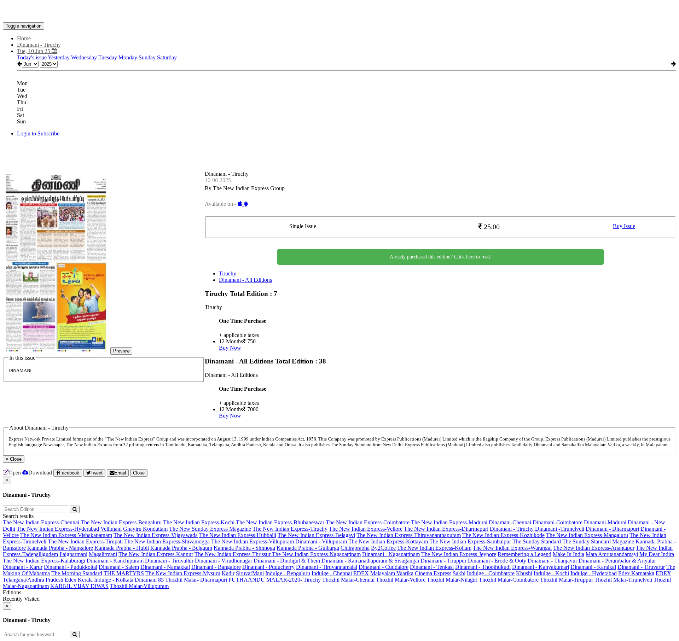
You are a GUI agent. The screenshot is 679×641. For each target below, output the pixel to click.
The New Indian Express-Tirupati (85, 541)
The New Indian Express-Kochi (198, 522)
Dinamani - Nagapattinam (391, 554)
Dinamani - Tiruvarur (641, 567)
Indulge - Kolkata (113, 580)
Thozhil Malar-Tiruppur (566, 580)
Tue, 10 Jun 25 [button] (34, 51)
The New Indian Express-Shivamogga (167, 541)
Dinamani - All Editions (245, 280)
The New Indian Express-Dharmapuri (446, 529)
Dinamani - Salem (119, 567)
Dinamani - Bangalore (216, 567)
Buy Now (230, 348)
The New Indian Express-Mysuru (182, 573)
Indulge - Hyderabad (593, 573)
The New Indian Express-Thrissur (233, 554)
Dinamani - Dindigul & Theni (287, 561)
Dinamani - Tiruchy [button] (39, 45)
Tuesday (107, 57)
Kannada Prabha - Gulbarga (308, 548)
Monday (127, 57)
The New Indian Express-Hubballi (237, 535)
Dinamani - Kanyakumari (540, 567)
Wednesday (84, 57)
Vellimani (111, 529)
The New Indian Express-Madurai (449, 522)
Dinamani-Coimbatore (557, 522)
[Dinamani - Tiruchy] (339, 12)
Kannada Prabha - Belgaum (181, 548)
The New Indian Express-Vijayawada (156, 535)
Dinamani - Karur (22, 567)
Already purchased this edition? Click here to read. (440, 257)
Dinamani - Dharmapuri (612, 529)
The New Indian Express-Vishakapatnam (66, 535)
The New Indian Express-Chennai (41, 522)
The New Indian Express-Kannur (155, 554)
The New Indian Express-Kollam (434, 548)
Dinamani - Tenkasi (432, 567)
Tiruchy (227, 273)
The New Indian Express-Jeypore (458, 554)
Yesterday (59, 57)
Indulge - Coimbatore (491, 573)
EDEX (361, 573)
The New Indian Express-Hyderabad (58, 529)
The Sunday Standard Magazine (598, 541)
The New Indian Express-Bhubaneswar (280, 522)
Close (139, 473)
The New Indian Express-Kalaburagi (44, 561)
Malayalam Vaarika (391, 573)
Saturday (167, 57)
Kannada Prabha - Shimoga (244, 548)
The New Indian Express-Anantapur (593, 548)
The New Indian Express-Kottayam (388, 541)
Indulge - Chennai (332, 573)
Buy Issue (624, 226)
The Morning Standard (76, 573)
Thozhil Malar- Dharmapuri (196, 580)
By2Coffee (383, 548)
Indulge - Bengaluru (287, 573)
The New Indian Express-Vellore (365, 529)
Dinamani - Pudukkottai (70, 567)
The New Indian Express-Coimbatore (368, 522)
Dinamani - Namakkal (165, 567)
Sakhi (459, 573)
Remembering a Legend (524, 554)
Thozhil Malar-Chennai (349, 580)
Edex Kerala (79, 580)
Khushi (524, 573)
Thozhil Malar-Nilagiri (452, 580)
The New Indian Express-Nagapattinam (316, 554)
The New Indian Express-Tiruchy (290, 529)
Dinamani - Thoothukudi (483, 567)
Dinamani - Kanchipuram (115, 561)
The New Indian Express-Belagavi (316, 535)
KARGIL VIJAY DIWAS (79, 586)
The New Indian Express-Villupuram (252, 541)
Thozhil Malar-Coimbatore (509, 580)
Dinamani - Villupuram (321, 541)
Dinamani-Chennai (510, 522)
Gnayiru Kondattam (145, 529)
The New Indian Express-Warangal (512, 548)
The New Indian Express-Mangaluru (587, 535)
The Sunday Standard (536, 541)
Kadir (228, 573)
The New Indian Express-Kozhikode (503, 535)
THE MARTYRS (124, 573)
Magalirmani (103, 554)
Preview (121, 351)
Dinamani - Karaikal (593, 567)
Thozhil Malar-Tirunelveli (624, 580)
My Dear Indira (656, 554)
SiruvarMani (250, 573)
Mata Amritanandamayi (612, 554)
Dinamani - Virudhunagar (223, 561)
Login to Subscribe (38, 133)
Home (24, 38)
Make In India (568, 554)
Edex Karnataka (636, 573)
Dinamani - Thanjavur (552, 561)
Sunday (147, 57)
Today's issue (32, 57)
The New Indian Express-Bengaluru (121, 522)
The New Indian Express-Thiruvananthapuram (408, 535)
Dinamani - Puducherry (268, 567)
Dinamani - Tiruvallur (169, 561)
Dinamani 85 (149, 580)
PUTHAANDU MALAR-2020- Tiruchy (274, 580)
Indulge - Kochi (551, 573)
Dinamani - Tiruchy (512, 529)
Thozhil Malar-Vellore (401, 580)
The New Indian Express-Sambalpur (470, 541)
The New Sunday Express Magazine (210, 529)
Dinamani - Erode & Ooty (497, 561)
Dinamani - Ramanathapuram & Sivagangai (370, 561)
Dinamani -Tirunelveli (559, 529)
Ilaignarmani (73, 554)
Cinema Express (433, 573)
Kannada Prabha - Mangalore (60, 548)
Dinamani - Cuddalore (383, 567)
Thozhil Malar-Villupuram (139, 586)
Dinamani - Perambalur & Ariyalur (617, 561)
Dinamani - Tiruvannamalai (326, 567)
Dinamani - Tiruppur (443, 561)
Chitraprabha (355, 548)
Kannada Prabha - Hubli (121, 548)
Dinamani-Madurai (605, 522)
